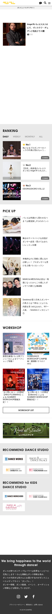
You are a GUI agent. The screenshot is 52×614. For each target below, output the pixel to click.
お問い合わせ (38, 605)
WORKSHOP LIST (26, 410)
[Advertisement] (25, 68)
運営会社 (29, 605)
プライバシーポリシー (16, 605)
